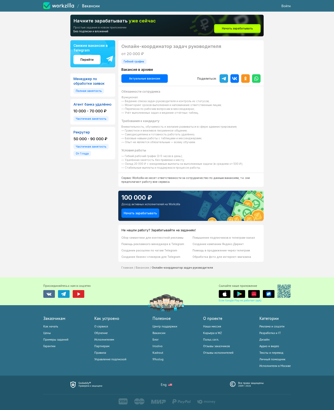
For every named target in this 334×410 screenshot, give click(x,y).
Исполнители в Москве (275, 366)
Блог (156, 339)
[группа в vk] (49, 294)
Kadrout (158, 352)
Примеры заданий (55, 339)
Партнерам (101, 346)
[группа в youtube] (78, 294)
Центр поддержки (165, 326)
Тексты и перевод (271, 352)
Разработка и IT (270, 333)
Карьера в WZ (212, 333)
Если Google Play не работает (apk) (240, 300)
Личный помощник (272, 359)
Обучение (101, 333)
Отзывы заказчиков (216, 346)
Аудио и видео (269, 346)
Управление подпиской (110, 359)
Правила (100, 352)
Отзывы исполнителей (218, 352)
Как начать (50, 326)
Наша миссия (212, 326)
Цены (47, 333)
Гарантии (49, 346)
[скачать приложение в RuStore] (268, 294)
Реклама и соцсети (272, 326)
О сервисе (101, 326)
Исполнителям (104, 339)
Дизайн (264, 339)
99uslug (158, 359)
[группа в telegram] (64, 294)
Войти (286, 6)
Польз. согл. (211, 339)
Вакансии (91, 6)
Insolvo (158, 346)
